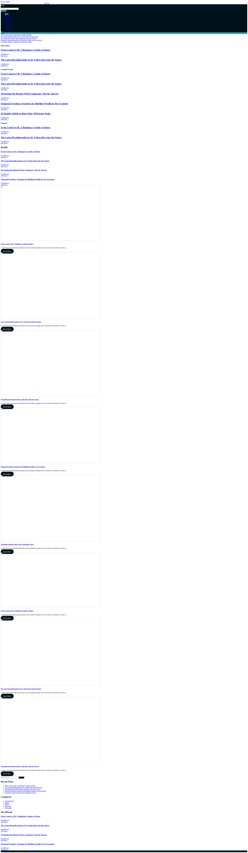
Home (6, 14)
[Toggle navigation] (1, 5)
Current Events (9, 17)
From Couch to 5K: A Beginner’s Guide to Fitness (25, 50)
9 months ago (5, 54)
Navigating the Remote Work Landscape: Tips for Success (29, 93)
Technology (8, 16)
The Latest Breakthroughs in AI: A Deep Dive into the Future (31, 60)
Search (3, 7)
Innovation (8, 19)
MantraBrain (31, 851)
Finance (7, 23)
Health (7, 21)
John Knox (4, 56)
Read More (7, 251)
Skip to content (5, 1)
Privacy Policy (9, 24)
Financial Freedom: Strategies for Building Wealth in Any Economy (34, 103)
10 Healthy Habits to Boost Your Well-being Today (26, 113)
